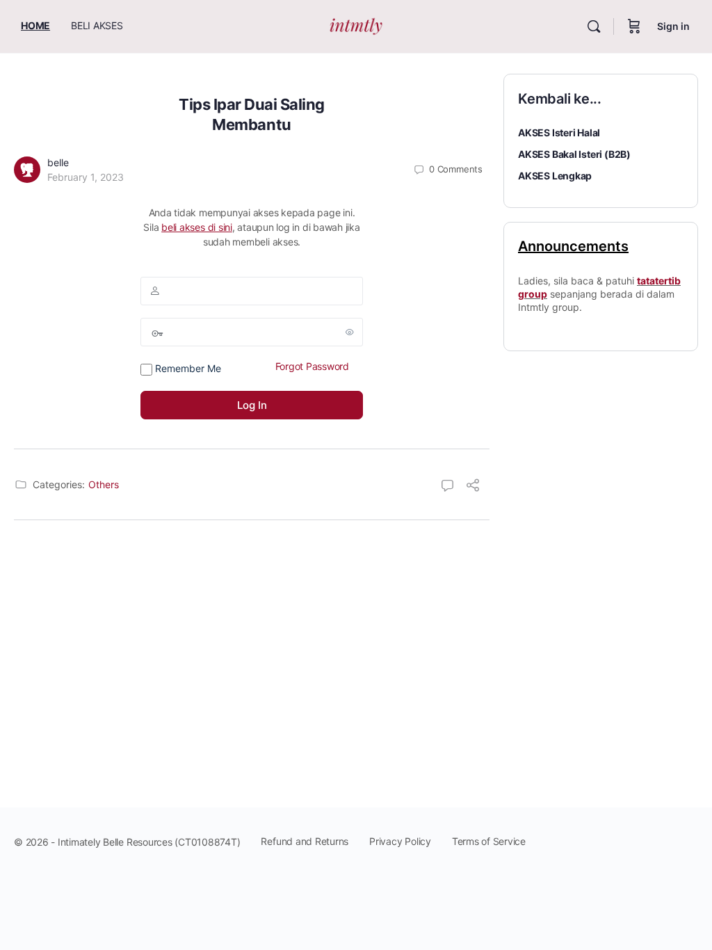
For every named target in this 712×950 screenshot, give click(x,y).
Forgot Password (312, 366)
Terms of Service (489, 841)
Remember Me (186, 368)
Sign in (673, 26)
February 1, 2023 (85, 177)
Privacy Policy (400, 841)
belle (58, 162)
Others (103, 484)
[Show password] (350, 332)
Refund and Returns (304, 841)
